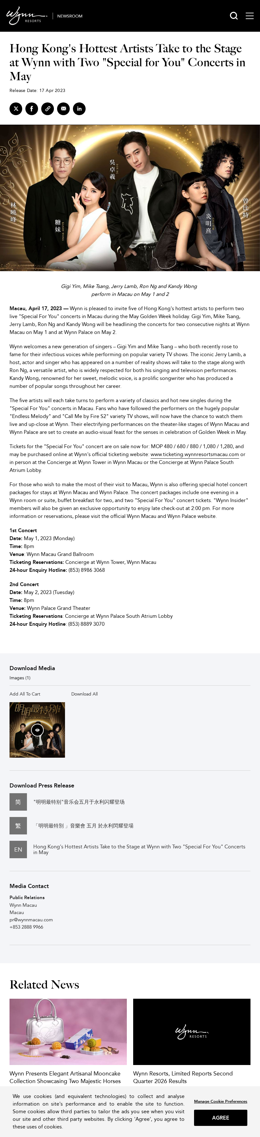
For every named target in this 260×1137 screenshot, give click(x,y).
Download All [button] (84, 693)
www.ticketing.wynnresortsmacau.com (195, 454)
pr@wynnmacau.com (31, 919)
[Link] (47, 108)
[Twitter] (16, 108)
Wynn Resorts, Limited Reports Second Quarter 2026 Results (183, 1077)
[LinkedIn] (79, 108)
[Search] (234, 16)
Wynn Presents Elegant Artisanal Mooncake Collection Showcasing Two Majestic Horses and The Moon (65, 1081)
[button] (37, 730)
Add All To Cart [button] (25, 693)
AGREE (221, 1118)
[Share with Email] (63, 108)
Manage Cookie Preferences (220, 1101)
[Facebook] (31, 108)
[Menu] (250, 16)
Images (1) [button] (20, 677)
